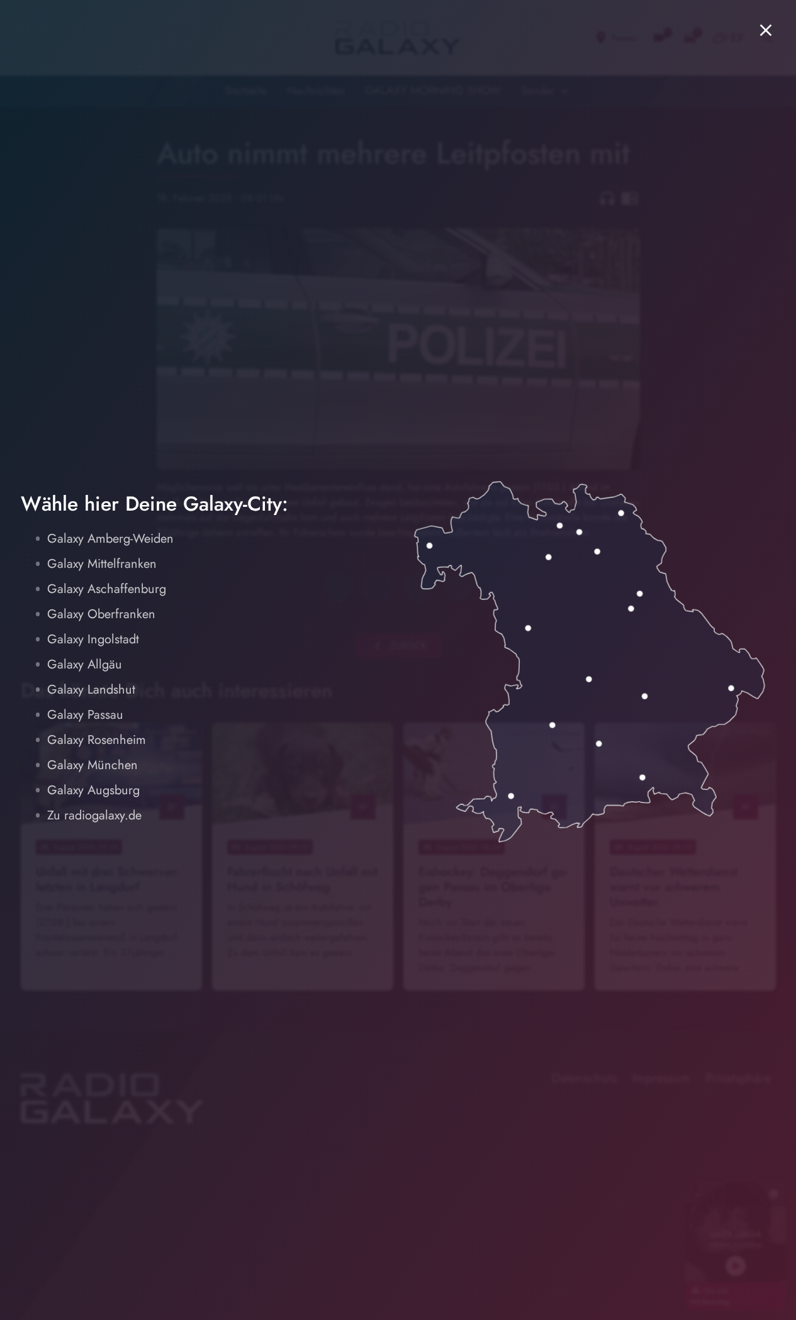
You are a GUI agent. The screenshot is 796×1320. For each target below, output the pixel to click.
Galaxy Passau (85, 715)
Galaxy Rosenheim (96, 740)
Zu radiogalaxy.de (94, 815)
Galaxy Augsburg (93, 790)
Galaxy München (92, 765)
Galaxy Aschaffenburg (106, 589)
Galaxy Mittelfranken (102, 564)
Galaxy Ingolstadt (93, 639)
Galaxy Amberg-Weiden (110, 539)
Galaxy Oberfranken (101, 614)
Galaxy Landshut (91, 689)
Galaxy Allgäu (84, 664)
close (766, 30)
